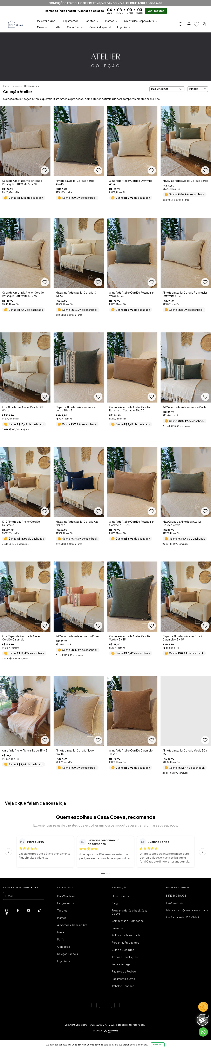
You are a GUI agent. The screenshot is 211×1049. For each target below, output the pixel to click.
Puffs (57, 27)
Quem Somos (120, 896)
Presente (117, 928)
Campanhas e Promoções (128, 920)
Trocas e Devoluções (125, 957)
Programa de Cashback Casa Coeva (129, 912)
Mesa (40, 27)
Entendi (157, 1045)
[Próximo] (202, 851)
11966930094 (174, 902)
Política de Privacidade (126, 935)
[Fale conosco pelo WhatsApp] (203, 1032)
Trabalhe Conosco (123, 986)
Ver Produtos (156, 10)
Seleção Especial (100, 27)
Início (6, 86)
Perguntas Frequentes (125, 942)
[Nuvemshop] (105, 1032)
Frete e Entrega (121, 964)
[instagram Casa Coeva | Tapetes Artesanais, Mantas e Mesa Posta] (7, 910)
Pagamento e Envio (123, 978)
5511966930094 (176, 895)
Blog (115, 903)
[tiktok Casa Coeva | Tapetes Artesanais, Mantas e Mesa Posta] (39, 910)
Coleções (73, 27)
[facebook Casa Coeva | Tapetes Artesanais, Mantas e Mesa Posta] (18, 910)
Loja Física (123, 27)
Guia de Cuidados (123, 949)
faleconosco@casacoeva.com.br (187, 910)
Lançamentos (70, 21)
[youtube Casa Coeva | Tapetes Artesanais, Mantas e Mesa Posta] (29, 910)
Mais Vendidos (46, 21)
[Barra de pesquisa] (181, 24)
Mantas (110, 21)
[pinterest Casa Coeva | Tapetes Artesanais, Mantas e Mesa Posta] (7, 913)
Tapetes (90, 21)
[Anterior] (8, 851)
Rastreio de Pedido (124, 971)
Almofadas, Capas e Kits (139, 21)
